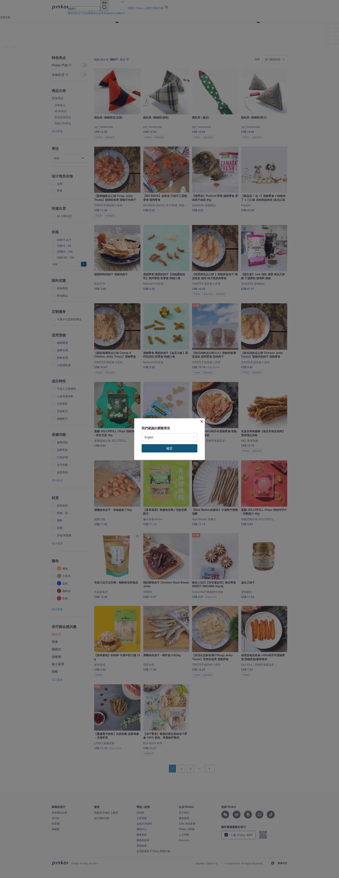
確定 (169, 448)
